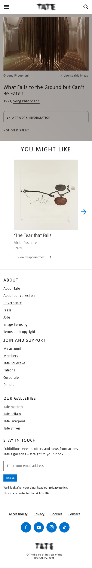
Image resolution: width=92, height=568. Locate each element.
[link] (30, 75)
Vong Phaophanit (26, 101)
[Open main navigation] (18, 6)
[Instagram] (51, 527)
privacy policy (58, 487)
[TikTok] (64, 527)
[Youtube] (39, 527)
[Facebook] (26, 527)
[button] (85, 6)
